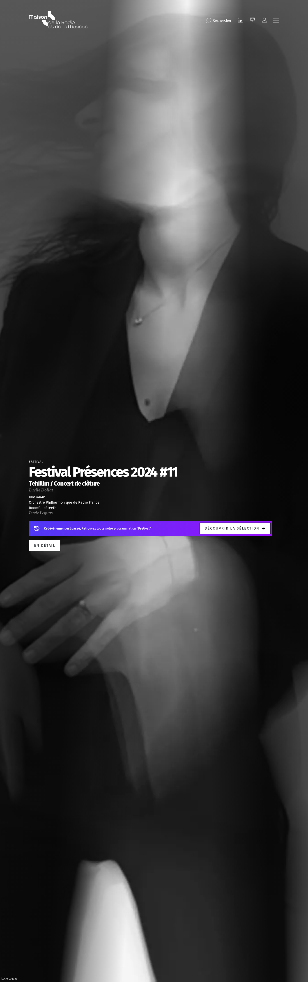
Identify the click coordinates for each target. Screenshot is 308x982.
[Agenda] (240, 20)
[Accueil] (58, 20)
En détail (44, 545)
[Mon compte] (264, 20)
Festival (36, 462)
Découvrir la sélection (232, 528)
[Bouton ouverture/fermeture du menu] (276, 20)
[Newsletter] (252, 20)
